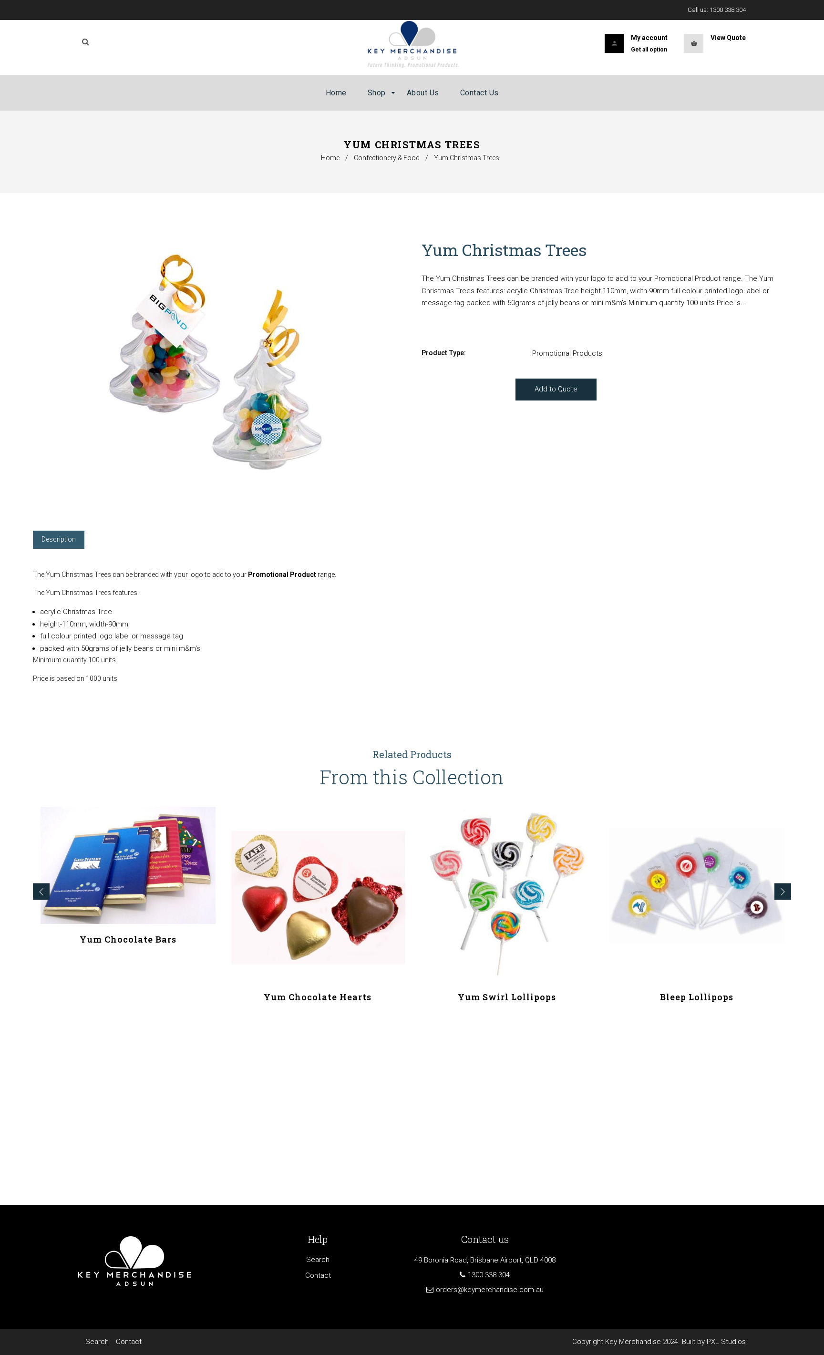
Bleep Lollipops (696, 997)
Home (330, 158)
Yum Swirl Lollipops (507, 997)
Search (318, 1259)
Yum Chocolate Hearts (317, 997)
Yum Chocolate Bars (128, 939)
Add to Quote (556, 389)
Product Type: (444, 353)
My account (649, 37)
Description (58, 539)
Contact (318, 1275)
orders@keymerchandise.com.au (490, 1289)
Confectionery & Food (387, 158)
